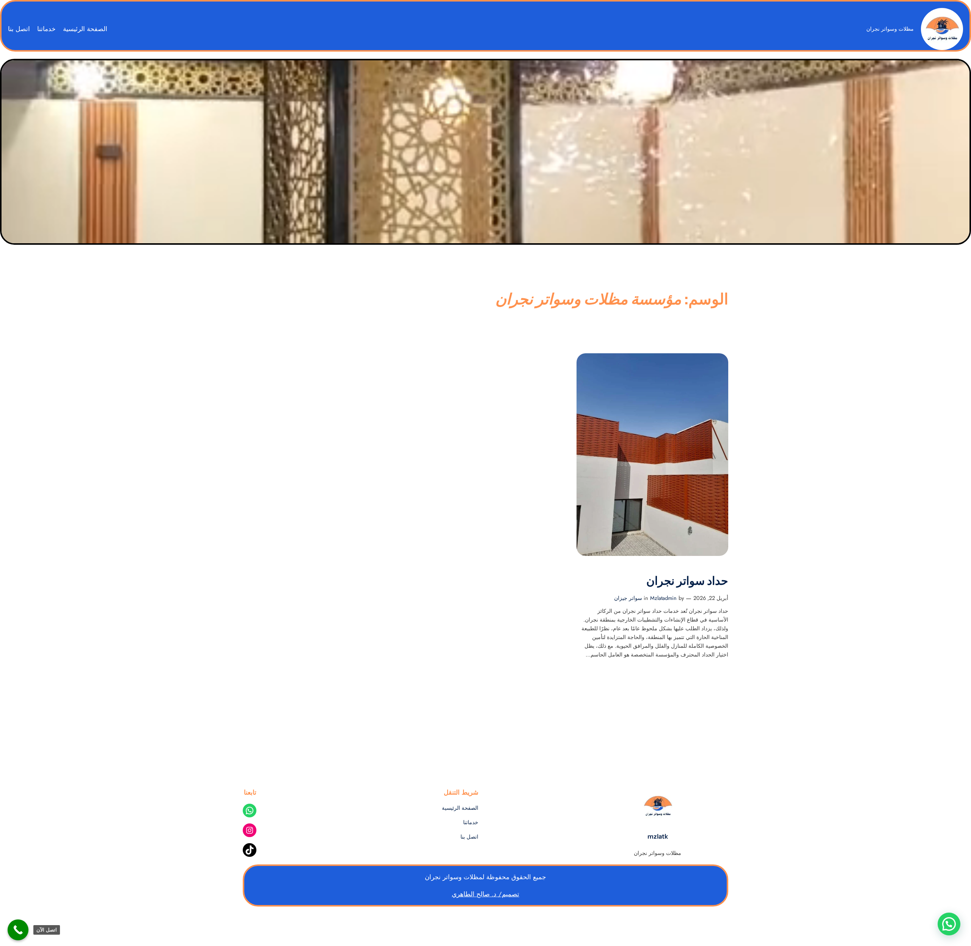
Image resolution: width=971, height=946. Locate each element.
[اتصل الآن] (18, 929)
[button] (949, 924)
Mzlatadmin (663, 598)
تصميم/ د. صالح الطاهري (485, 894)
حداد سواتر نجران (687, 580)
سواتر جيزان (628, 598)
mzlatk (657, 836)
